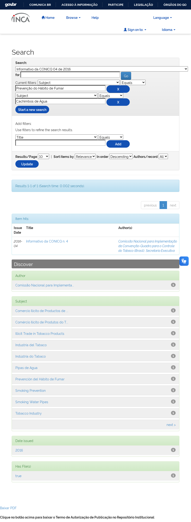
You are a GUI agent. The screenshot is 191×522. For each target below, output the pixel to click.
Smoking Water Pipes (31, 401)
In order (102, 157)
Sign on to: (135, 29)
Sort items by (64, 157)
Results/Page (26, 157)
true (18, 475)
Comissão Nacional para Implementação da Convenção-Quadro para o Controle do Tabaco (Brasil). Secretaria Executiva (147, 246)
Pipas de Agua (26, 367)
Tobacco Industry (28, 413)
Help (95, 17)
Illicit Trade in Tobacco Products (39, 333)
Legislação (143, 5)
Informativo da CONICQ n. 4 (47, 241)
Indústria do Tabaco (30, 356)
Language (161, 17)
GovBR (10, 3)
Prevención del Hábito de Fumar (40, 379)
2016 (19, 450)
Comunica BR (40, 5)
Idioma (167, 29)
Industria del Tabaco (31, 344)
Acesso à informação (79, 5)
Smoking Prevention (30, 390)
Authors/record (145, 157)
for (17, 75)
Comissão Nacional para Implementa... (44, 285)
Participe (115, 5)
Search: (21, 63)
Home (50, 17)
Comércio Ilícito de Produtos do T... (41, 322)
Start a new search (32, 109)
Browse (72, 17)
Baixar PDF (8, 507)
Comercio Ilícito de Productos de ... (41, 310)
